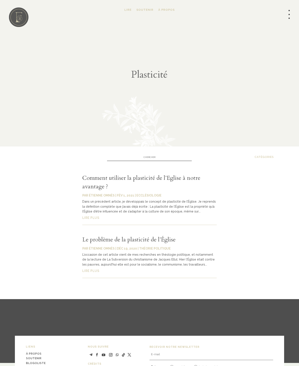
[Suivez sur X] (129, 354)
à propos (34, 353)
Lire (128, 9)
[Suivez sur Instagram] (110, 354)
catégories (264, 157)
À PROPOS (166, 9)
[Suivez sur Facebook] (97, 355)
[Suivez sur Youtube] (103, 354)
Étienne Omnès (102, 195)
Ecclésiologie (149, 195)
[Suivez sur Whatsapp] (117, 355)
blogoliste (36, 363)
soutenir (34, 358)
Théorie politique (155, 248)
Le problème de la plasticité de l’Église (129, 239)
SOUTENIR (144, 9)
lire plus (90, 218)
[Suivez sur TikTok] (123, 354)
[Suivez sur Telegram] (91, 355)
